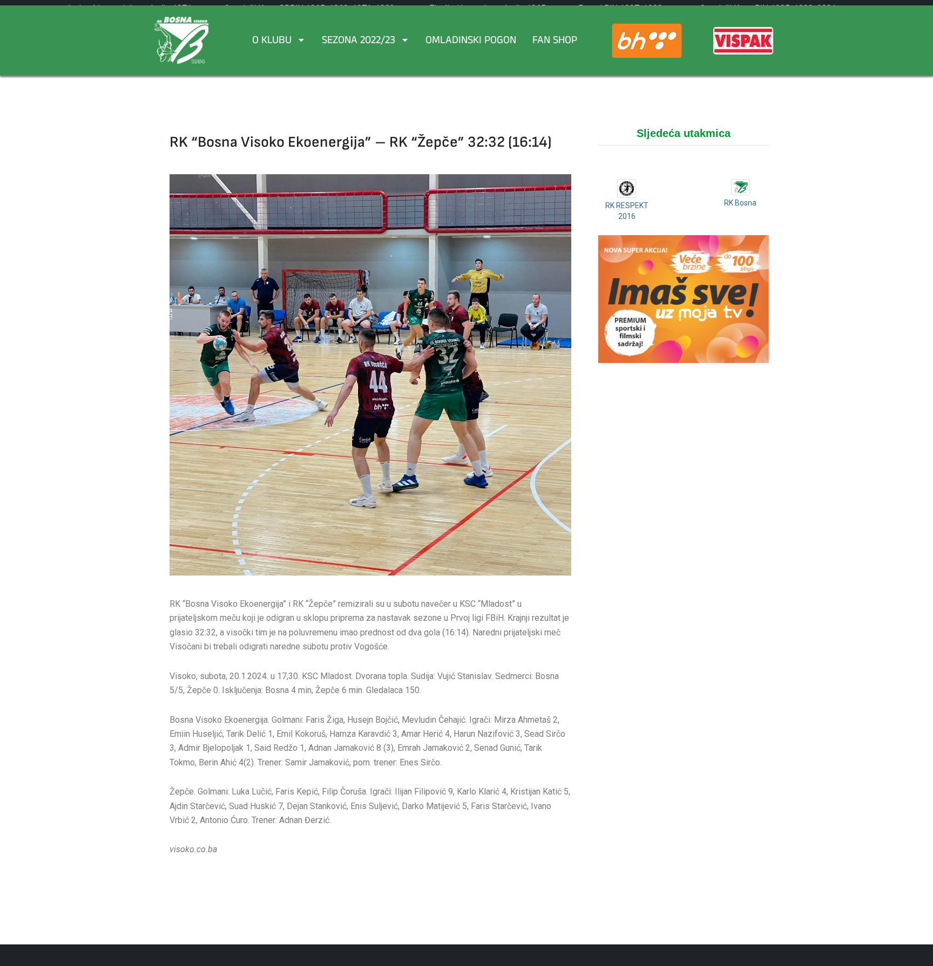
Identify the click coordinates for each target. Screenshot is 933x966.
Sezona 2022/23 (358, 41)
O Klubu (272, 41)
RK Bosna (740, 202)
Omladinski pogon (470, 41)
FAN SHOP (554, 41)
